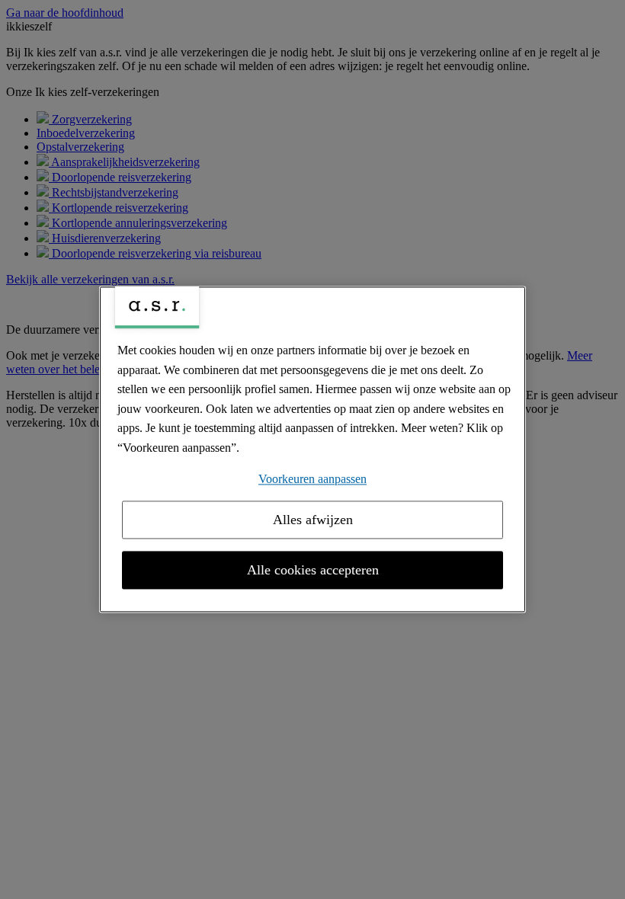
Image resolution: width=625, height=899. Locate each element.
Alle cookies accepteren (313, 570)
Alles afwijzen (313, 520)
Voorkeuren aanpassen (312, 478)
